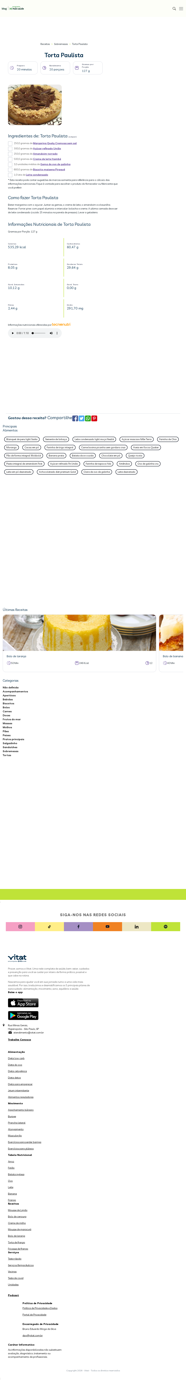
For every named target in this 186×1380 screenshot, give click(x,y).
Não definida (11, 687)
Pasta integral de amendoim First (24, 463)
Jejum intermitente (18, 1090)
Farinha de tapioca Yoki (98, 463)
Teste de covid (15, 1278)
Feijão (11, 1167)
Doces (6, 715)
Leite (10, 1187)
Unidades (13, 1284)
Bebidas (8, 699)
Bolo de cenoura (17, 1216)
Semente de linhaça (56, 439)
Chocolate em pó (110, 455)
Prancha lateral (16, 1122)
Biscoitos (8, 703)
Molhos (7, 727)
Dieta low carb (16, 1058)
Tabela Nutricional (20, 1155)
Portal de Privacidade (34, 1314)
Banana (12, 1193)
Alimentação (16, 1052)
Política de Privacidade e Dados (40, 1308)
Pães (6, 731)
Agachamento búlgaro (21, 1109)
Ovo (10, 1180)
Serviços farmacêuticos (21, 1265)
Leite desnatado (126, 471)
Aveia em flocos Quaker (146, 447)
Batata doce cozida (83, 455)
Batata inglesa (16, 1174)
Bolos (6, 707)
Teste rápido (14, 1258)
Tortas (7, 755)
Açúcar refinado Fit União (64, 463)
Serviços (13, 1252)
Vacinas (12, 1271)
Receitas (45, 44)
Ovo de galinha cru (148, 463)
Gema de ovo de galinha (55, 164)
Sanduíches (10, 747)
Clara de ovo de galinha (97, 471)
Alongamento (16, 1129)
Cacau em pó (32, 447)
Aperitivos (9, 695)
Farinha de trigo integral (60, 447)
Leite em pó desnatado (18, 471)
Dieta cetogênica (17, 1071)
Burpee (12, 1116)
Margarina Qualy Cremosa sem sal (55, 143)
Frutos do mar (12, 719)
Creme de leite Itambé (47, 159)
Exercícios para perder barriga (24, 1142)
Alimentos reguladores (20, 1097)
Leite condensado (37, 174)
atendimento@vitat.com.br (28, 1032)
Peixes (7, 735)
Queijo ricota (135, 455)
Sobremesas (61, 44)
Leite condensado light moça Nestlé (94, 439)
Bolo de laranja (16, 1236)
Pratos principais (13, 739)
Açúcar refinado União (47, 148)
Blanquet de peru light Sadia (21, 439)
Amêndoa (124, 463)
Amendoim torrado (45, 153)
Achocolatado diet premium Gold (57, 471)
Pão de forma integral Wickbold (23, 455)
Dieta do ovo (15, 1064)
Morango (11, 447)
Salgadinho (10, 743)
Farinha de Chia (168, 439)
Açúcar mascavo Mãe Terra (136, 439)
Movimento (15, 1103)
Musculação (15, 1135)
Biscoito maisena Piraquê (49, 169)
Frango (12, 1200)
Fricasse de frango (18, 1248)
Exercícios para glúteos (21, 1148)
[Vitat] (12, 6)
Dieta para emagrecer (20, 1084)
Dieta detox (14, 1077)
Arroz (11, 1161)
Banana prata (56, 455)
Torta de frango (16, 1242)
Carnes (7, 711)
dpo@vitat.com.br (33, 1335)
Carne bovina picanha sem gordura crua (103, 447)
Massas (7, 723)
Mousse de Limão (17, 1210)
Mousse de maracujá (19, 1229)
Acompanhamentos (15, 691)
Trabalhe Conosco (19, 1039)
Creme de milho (17, 1223)
